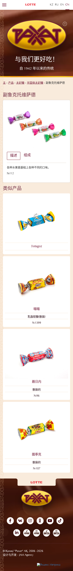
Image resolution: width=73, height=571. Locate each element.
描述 (13, 156)
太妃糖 (20, 83)
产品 (11, 83)
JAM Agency (26, 555)
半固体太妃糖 (35, 83)
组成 (27, 155)
